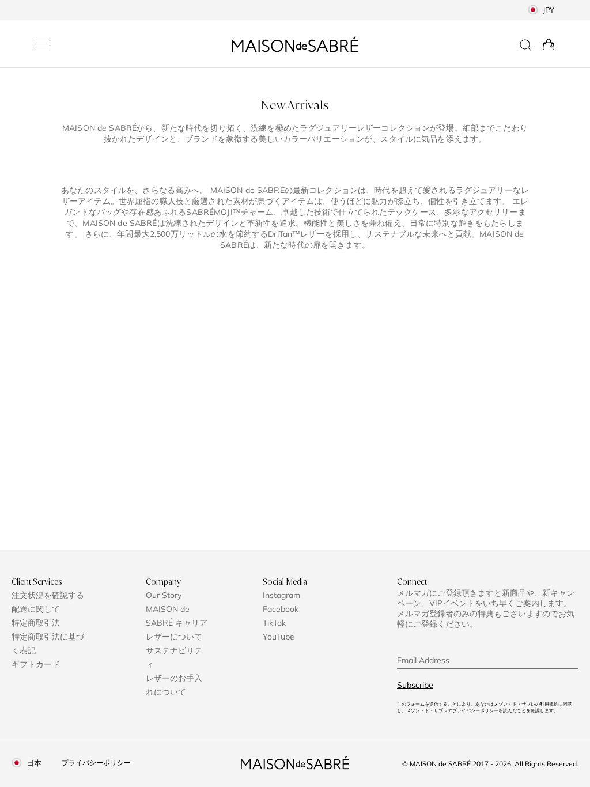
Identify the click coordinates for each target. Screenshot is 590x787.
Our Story (163, 595)
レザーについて (174, 636)
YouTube (278, 636)
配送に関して (36, 609)
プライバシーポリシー (96, 762)
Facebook (280, 609)
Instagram (281, 595)
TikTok (274, 623)
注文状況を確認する (48, 595)
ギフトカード (36, 664)
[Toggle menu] (43, 45)
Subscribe (415, 685)
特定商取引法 (36, 623)
